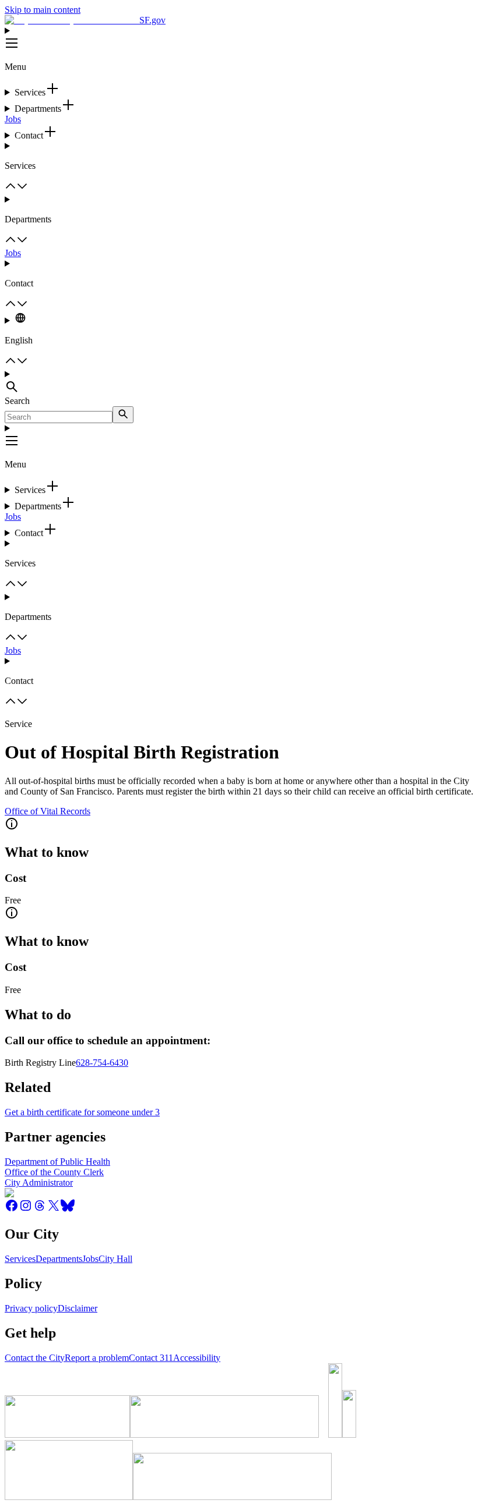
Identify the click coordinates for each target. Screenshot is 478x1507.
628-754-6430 (102, 1063)
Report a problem (97, 1358)
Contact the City (35, 1358)
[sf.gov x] (54, 1209)
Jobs (13, 119)
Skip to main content (42, 10)
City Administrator (39, 1182)
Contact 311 (151, 1358)
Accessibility (196, 1358)
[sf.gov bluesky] (68, 1209)
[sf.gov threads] (40, 1209)
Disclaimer (77, 1308)
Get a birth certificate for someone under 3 (82, 1112)
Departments (59, 1259)
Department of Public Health (57, 1161)
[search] (123, 414)
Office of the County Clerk (54, 1172)
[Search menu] (239, 382)
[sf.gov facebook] (12, 1209)
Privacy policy (31, 1308)
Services (20, 1259)
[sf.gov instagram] (26, 1209)
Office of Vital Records (47, 811)
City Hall (115, 1259)
